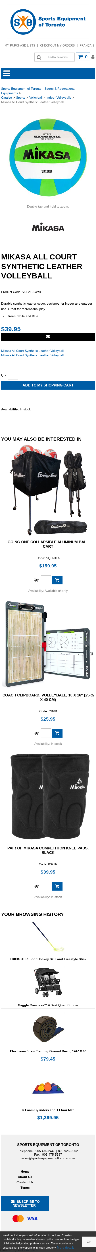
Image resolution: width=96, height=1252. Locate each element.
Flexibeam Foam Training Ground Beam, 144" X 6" (48, 1051)
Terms (25, 1187)
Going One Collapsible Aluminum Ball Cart (48, 544)
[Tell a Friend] (48, 337)
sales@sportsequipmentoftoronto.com (48, 1158)
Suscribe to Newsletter (26, 1203)
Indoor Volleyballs (58, 97)
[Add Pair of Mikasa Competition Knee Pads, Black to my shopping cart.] (57, 886)
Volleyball (35, 97)
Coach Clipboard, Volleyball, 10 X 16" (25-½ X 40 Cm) (48, 697)
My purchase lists (20, 45)
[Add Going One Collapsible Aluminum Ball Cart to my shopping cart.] (57, 580)
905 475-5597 (52, 1154)
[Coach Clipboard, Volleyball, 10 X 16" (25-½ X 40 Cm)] (48, 643)
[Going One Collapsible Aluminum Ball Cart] (48, 490)
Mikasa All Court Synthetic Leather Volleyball (32, 350)
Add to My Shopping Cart (48, 385)
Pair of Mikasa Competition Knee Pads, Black (48, 850)
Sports (20, 97)
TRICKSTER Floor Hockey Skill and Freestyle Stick (48, 959)
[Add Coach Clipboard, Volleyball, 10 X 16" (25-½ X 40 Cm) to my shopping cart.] (57, 733)
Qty (3, 375)
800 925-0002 (68, 1151)
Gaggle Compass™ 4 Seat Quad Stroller (48, 1005)
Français (87, 45)
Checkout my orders (57, 45)
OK (89, 1242)
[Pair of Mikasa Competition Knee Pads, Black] (48, 796)
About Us (25, 1177)
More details (65, 1247)
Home (25, 1171)
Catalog (6, 97)
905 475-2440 (45, 1151)
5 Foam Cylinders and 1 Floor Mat (48, 1110)
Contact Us (25, 1182)
